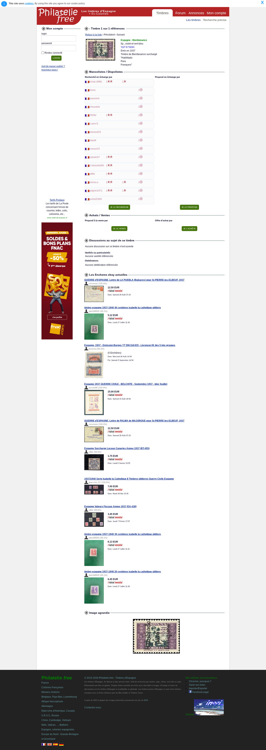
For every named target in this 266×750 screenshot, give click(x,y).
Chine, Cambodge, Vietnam (56, 720)
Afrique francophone (52, 701)
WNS (146, 700)
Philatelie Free (59, 16)
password (46, 43)
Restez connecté (53, 52)
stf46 (92, 174)
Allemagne (47, 706)
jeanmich (95, 98)
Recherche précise (214, 19)
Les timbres (193, 19)
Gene (93, 90)
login (44, 33)
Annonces (196, 13)
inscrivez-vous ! (49, 69)
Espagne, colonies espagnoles (57, 729)
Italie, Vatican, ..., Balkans (54, 724)
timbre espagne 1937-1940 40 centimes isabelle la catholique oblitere (122, 307)
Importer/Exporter (198, 688)
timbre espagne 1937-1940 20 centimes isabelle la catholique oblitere (122, 571)
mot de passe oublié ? (53, 66)
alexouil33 (95, 132)
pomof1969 (96, 199)
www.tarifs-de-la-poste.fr (57, 218)
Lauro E (94, 123)
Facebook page (200, 692)
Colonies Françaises (52, 687)
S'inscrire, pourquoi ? (200, 681)
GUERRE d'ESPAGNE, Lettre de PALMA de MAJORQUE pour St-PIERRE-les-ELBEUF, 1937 (134, 420)
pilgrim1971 (96, 190)
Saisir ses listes (197, 685)
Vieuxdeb (95, 106)
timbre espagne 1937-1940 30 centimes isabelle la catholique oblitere (122, 534)
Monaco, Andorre (50, 692)
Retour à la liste (93, 34)
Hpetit (93, 140)
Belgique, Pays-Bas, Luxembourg (59, 696)
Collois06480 (97, 165)
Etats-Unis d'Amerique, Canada (58, 710)
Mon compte (216, 13)
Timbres (162, 13)
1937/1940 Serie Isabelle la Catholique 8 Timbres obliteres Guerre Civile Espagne (129, 478)
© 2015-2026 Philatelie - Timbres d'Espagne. (110, 678)
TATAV (93, 115)
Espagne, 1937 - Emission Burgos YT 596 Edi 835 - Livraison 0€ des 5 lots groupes (129, 345)
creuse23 (95, 148)
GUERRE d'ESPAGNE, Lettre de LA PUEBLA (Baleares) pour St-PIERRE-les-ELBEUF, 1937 (134, 280)
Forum (180, 13)
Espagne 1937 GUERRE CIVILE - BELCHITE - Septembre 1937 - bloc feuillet (125, 384)
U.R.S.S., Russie (50, 715)
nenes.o (94, 182)
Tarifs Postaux (57, 200)
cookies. (29, 3)
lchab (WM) (96, 81)
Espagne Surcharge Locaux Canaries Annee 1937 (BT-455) (117, 448)
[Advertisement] (57, 135)
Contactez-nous (92, 707)
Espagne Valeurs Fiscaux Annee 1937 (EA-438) (110, 506)
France (45, 682)
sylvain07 (95, 157)
